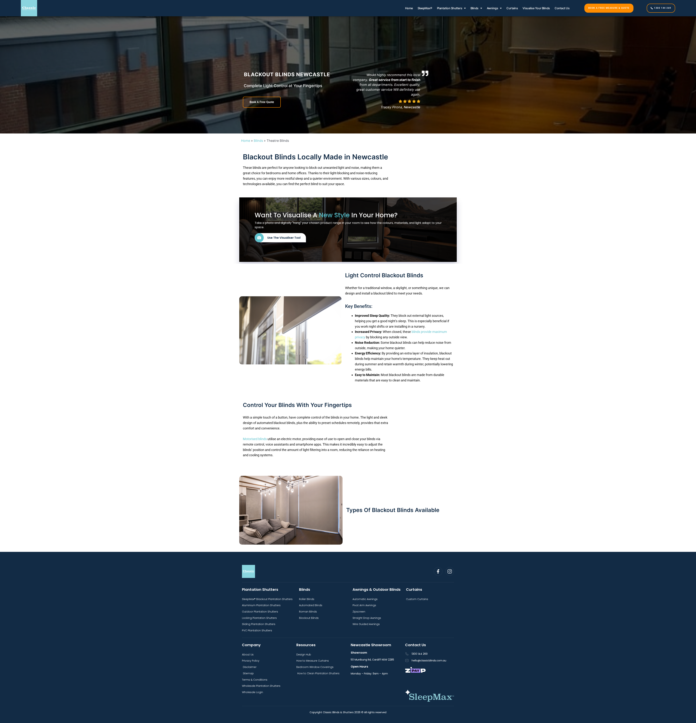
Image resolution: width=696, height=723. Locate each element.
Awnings (492, 8)
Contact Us (562, 8)
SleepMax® (425, 8)
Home (409, 8)
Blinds (474, 8)
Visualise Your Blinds (536, 8)
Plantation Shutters (449, 8)
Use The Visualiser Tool (284, 238)
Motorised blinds (255, 439)
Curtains (512, 8)
